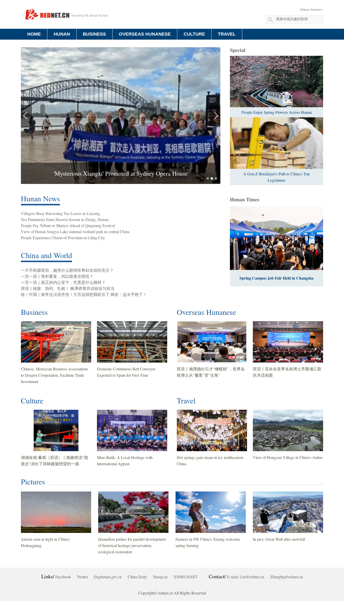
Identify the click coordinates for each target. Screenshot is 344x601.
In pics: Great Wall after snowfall (279, 539)
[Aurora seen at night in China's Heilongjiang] (56, 512)
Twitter (82, 576)
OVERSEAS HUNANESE (145, 34)
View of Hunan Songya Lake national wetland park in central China (75, 231)
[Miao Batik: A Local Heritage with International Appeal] (132, 430)
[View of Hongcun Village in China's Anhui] (288, 430)
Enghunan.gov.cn (108, 576)
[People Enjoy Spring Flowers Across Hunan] (276, 81)
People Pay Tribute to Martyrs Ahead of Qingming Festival (68, 225)
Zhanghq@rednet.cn (286, 576)
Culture (32, 400)
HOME (34, 34)
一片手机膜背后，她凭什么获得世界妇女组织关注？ (67, 270)
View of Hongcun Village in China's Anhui (287, 457)
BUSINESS (94, 34)
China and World (46, 255)
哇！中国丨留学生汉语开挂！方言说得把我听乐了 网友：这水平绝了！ (84, 294)
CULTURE (194, 34)
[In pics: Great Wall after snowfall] (288, 512)
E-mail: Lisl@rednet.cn (245, 576)
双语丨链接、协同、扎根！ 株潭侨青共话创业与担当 (68, 288)
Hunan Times (244, 199)
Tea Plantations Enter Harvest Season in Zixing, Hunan (65, 219)
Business (34, 312)
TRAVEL (227, 34)
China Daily (137, 576)
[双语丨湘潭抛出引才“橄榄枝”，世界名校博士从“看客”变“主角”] (212, 342)
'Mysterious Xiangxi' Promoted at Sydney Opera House (121, 173)
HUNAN (62, 34)
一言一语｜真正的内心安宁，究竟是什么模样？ (63, 282)
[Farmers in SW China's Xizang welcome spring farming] (211, 512)
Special (238, 50)
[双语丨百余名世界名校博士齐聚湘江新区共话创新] (288, 342)
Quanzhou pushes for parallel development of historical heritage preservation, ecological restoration (132, 545)
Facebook (63, 576)
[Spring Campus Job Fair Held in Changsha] (276, 238)
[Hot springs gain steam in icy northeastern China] (212, 430)
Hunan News (40, 198)
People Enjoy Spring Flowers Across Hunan (277, 112)
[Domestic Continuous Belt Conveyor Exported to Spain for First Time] (132, 342)
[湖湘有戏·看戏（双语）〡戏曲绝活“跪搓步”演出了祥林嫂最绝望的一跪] (56, 430)
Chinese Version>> (311, 9)
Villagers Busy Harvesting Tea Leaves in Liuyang (60, 213)
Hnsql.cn (160, 576)
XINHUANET (186, 576)
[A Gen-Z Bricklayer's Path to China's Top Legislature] (276, 143)
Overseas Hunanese (206, 312)
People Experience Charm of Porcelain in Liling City (63, 237)
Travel (186, 400)
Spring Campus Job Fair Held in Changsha (276, 278)
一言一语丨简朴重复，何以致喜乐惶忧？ (57, 276)
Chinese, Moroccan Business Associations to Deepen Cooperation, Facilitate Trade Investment (54, 375)
